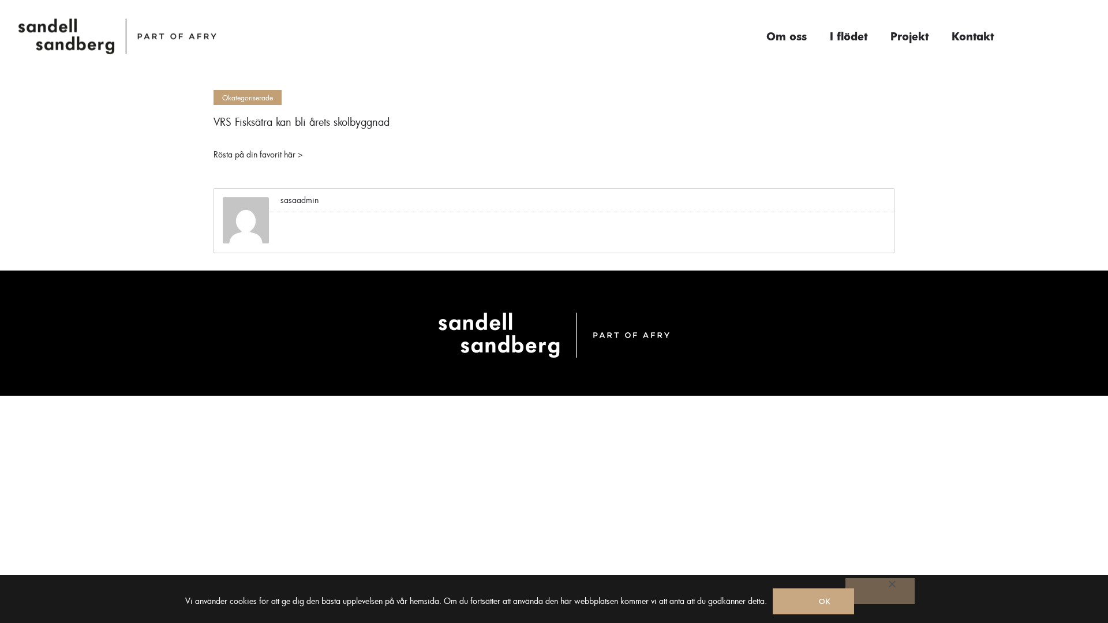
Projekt (909, 36)
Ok (825, 601)
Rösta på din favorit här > (258, 154)
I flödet (848, 36)
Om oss (786, 36)
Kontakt (973, 36)
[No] (880, 591)
